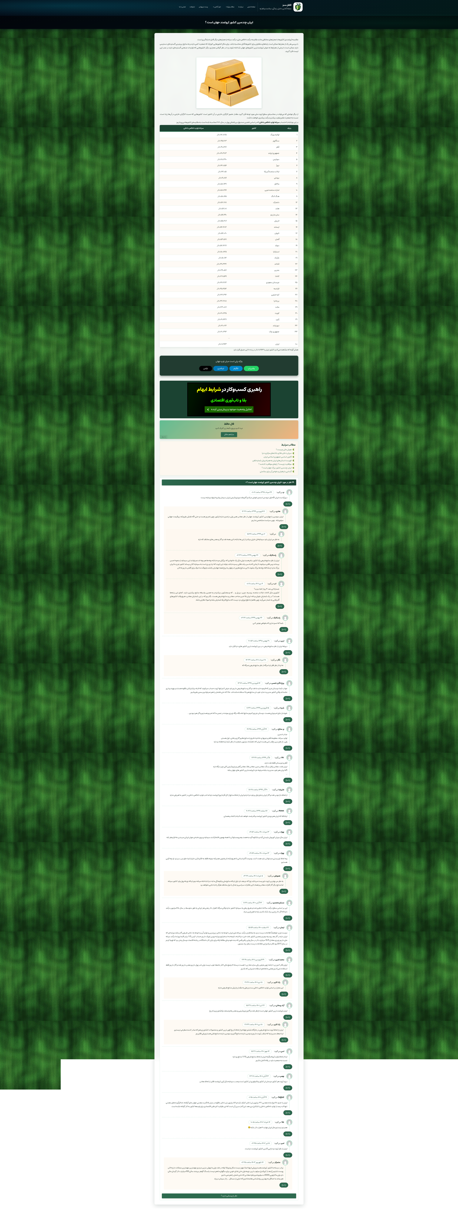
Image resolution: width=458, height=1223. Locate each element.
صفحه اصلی (251, 6)
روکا (222, 1217)
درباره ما (240, 6)
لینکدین (220, 368)
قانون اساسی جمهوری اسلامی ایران (278, 457)
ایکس (205, 368)
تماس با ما (182, 6)
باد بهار (163, 437)
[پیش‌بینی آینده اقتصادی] (229, 399)
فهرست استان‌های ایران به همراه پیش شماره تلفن (272, 460)
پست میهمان (203, 6)
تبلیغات (192, 6)
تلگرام (236, 368)
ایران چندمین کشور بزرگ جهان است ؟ (277, 468)
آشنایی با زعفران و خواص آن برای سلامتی (276, 471)
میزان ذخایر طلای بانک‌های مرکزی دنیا (277, 453)
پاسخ (288, 503)
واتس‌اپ (251, 368)
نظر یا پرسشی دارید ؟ (229, 1196)
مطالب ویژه (230, 6)
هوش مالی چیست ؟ (284, 449)
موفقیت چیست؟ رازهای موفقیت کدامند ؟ (275, 464)
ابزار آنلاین (217, 6)
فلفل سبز (227, 1213)
